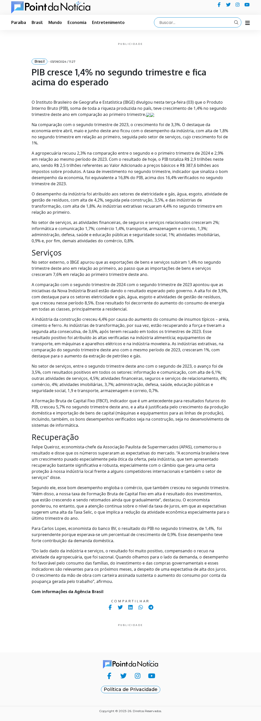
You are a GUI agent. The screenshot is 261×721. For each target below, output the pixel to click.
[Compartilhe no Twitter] (120, 607)
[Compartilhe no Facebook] (110, 607)
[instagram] (238, 5)
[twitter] (228, 5)
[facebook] (219, 5)
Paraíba (18, 22)
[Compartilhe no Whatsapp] (141, 607)
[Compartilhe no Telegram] (151, 607)
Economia (77, 22)
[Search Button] (236, 22)
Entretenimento (108, 22)
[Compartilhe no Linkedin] (130, 607)
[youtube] (247, 5)
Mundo (55, 22)
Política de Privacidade (131, 689)
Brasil (37, 22)
